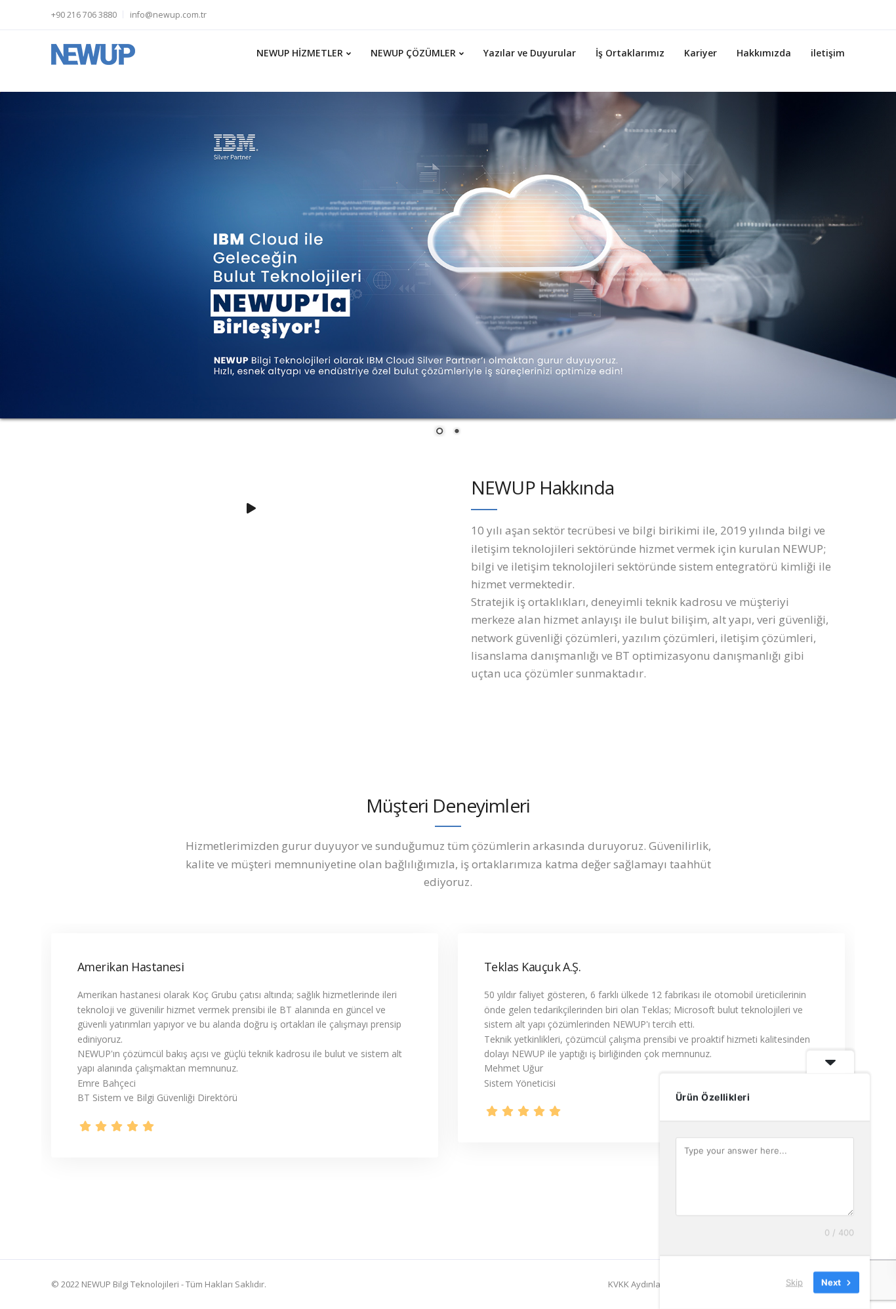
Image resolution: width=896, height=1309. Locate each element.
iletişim (828, 53)
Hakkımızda (764, 53)
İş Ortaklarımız (630, 53)
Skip (794, 1282)
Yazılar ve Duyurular (529, 53)
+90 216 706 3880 (84, 14)
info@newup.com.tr (168, 14)
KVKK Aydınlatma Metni (654, 1284)
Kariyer (700, 53)
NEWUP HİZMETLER (299, 53)
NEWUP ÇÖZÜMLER (413, 53)
